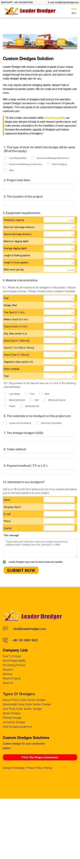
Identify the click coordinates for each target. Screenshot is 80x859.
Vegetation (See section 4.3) (18, 361)
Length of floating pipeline (17, 255)
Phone (7, 521)
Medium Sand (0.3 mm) (16, 319)
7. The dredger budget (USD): (24, 433)
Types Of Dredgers (19, 693)
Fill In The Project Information (40, 757)
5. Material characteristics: (20, 280)
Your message (11, 535)
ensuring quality (54, 118)
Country (8, 528)
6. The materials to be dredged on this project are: (37, 416)
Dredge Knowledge (14, 767)
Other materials (12, 369)
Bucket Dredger (11, 713)
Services (7, 674)
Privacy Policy (34, 767)
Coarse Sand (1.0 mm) (15, 326)
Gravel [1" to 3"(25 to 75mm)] (19, 347)
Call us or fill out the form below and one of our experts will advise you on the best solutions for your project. (40, 491)
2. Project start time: (17, 180)
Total (6, 376)
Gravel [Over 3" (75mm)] (16, 354)
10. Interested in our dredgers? (24, 482)
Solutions (8, 669)
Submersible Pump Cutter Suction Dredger (27, 704)
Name (7, 500)
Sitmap (48, 767)
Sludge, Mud (10, 305)
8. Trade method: (15, 449)
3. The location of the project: (23, 196)
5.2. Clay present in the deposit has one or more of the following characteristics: (40, 385)
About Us (8, 683)
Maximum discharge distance (19, 227)
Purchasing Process (14, 665)
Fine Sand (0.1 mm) (14, 312)
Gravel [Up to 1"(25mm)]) (17, 340)
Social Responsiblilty (14, 660)
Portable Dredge (12, 717)
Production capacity (14, 220)
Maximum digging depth (16, 241)
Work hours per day (14, 269)
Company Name (12, 507)
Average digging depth (15, 248)
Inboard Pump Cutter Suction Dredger (24, 700)
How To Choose (12, 656)
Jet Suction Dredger (14, 722)
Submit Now (21, 570)
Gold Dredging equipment (17, 726)
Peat (6, 298)
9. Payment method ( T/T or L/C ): (26, 465)
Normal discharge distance (17, 234)
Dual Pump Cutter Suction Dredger (22, 708)
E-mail (7, 514)
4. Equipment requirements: (22, 213)
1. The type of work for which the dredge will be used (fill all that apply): (39, 149)
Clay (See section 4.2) (15, 333)
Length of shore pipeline (16, 262)
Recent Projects (12, 678)
